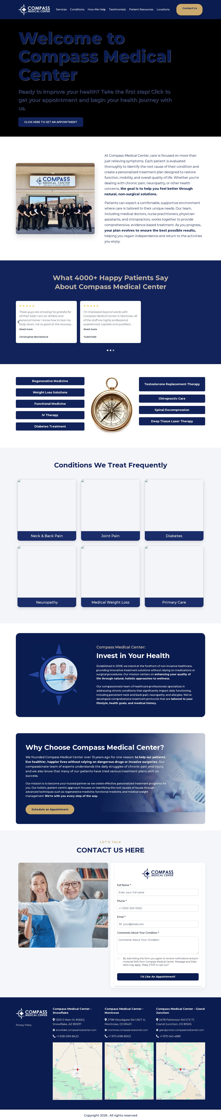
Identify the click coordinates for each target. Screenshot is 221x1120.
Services (61, 9)
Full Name (124, 885)
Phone (122, 901)
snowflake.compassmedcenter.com (76, 1030)
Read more (61, 329)
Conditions (77, 9)
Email (121, 916)
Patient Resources (141, 9)
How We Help (97, 9)
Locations (163, 9)
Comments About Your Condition (138, 932)
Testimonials (117, 9)
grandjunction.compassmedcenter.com (181, 1030)
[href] (77, 1071)
